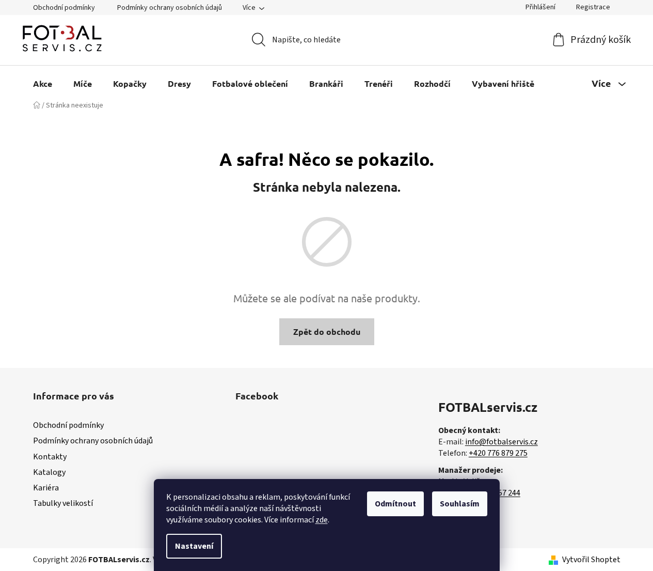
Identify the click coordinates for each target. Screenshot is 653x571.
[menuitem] (42, 83)
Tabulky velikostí (63, 503)
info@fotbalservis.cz (501, 441)
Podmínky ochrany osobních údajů (169, 8)
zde (321, 520)
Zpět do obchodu (326, 331)
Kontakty (50, 456)
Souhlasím (460, 504)
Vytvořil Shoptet (591, 559)
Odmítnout (395, 504)
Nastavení (194, 546)
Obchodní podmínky (64, 8)
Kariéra (46, 487)
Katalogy (49, 472)
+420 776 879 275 (498, 453)
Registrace (593, 7)
